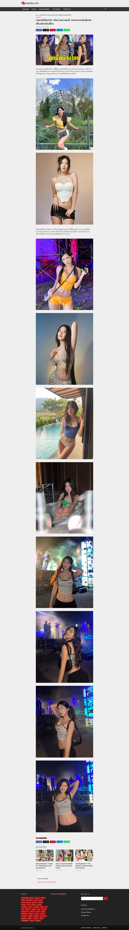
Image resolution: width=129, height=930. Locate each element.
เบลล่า (39, 909)
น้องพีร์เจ (23, 902)
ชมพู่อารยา (37, 898)
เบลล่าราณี (44, 909)
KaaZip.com (31, 927)
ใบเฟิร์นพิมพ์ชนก (25, 920)
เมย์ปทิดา (38, 911)
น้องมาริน (29, 902)
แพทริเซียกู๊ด (36, 916)
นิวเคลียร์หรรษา (29, 900)
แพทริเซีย (30, 916)
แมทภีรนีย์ (24, 918)
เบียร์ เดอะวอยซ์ (43, 838)
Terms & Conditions (88, 909)
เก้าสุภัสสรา (34, 909)
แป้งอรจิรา (37, 913)
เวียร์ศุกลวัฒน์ (24, 913)
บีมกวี (28, 904)
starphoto (67, 9)
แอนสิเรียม (29, 918)
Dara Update (46, 26)
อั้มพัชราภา (27, 909)
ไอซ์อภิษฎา (38, 920)
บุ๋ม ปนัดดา (39, 904)
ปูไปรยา (30, 907)
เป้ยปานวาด (32, 911)
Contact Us (85, 915)
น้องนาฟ (40, 900)
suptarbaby (56, 9)
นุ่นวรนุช (35, 900)
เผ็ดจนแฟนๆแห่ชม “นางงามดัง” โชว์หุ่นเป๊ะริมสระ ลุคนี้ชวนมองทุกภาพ (44, 866)
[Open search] (105, 9)
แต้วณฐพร (31, 913)
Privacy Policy (86, 912)
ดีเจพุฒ (23, 900)
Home (37, 15)
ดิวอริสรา (43, 898)
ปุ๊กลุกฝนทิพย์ (24, 907)
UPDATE (34, 9)
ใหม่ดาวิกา (32, 920)
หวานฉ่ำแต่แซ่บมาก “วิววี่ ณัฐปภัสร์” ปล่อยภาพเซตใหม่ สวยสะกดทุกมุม (84, 866)
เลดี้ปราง (43, 911)
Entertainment (44, 9)
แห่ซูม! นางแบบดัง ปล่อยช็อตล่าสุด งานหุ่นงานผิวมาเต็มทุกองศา (64, 866)
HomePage (25, 9)
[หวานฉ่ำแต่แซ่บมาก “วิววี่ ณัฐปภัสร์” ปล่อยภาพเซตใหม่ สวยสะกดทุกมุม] (84, 856)
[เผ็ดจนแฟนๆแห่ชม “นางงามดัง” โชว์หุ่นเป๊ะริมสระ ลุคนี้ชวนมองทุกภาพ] (45, 856)
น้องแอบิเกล (39, 902)
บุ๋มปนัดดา (33, 904)
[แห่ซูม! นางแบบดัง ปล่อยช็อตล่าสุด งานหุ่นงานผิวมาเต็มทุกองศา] (64, 856)
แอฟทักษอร (35, 918)
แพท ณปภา (24, 916)
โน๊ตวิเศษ (41, 918)
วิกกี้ (46, 907)
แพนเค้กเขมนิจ (43, 916)
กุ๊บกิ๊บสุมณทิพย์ (25, 898)
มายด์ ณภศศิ (36, 907)
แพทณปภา (42, 913)
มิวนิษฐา (42, 907)
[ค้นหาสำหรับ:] (94, 898)
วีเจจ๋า (23, 909)
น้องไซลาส (24, 904)
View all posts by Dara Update (47, 882)
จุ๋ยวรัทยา (32, 898)
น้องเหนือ (34, 902)
